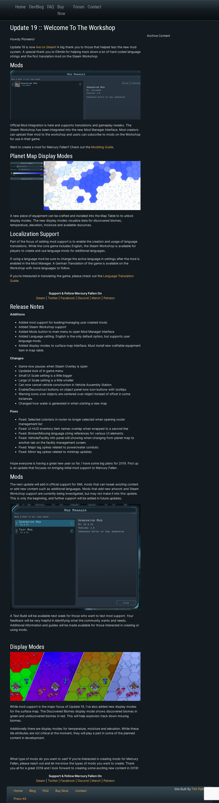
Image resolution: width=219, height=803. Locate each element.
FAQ (50, 6)
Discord (83, 298)
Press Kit (20, 798)
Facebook (68, 298)
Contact (94, 6)
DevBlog (36, 6)
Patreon (109, 298)
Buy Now (61, 10)
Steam (40, 298)
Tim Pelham (200, 789)
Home (20, 6)
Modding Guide (102, 147)
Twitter (53, 298)
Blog (32, 791)
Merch (96, 298)
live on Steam (45, 47)
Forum (78, 6)
